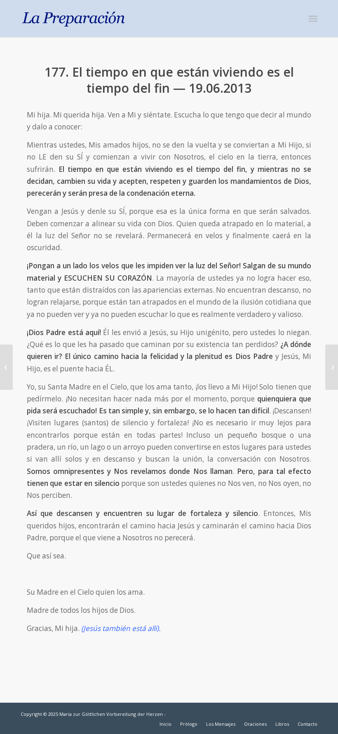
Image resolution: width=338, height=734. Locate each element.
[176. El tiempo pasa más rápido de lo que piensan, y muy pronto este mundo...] (6, 367)
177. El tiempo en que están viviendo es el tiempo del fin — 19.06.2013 (169, 79)
